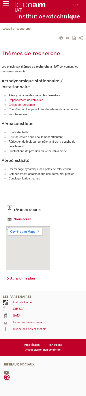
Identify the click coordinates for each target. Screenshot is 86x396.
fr (75, 5)
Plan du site (55, 344)
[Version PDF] (74, 38)
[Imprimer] (61, 38)
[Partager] (81, 38)
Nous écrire (22, 219)
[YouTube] (6, 372)
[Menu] (6, 4)
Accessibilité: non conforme (43, 349)
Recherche (23, 28)
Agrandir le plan (22, 278)
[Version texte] (68, 38)
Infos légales (32, 344)
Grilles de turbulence (22, 104)
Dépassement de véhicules (26, 100)
